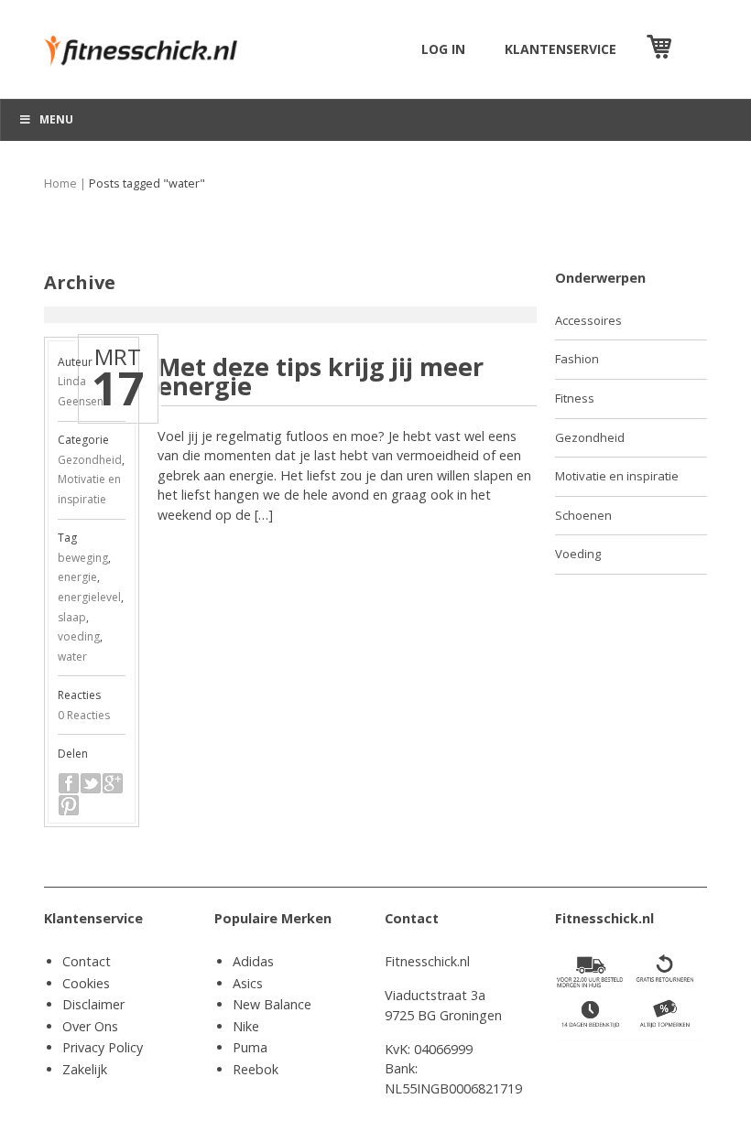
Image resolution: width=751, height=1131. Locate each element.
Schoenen (583, 515)
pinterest (69, 805)
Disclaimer (93, 1004)
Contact (86, 961)
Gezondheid (90, 460)
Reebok (255, 1069)
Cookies (86, 983)
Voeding (578, 553)
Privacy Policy (102, 1047)
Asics (248, 983)
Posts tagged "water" (147, 183)
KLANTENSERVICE (560, 49)
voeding (79, 636)
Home (60, 183)
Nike (246, 1026)
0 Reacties (84, 715)
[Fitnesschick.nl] (148, 42)
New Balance (272, 1004)
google (113, 783)
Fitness (574, 398)
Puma (250, 1047)
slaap (72, 617)
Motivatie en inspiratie (617, 476)
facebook (69, 783)
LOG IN (443, 49)
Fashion (577, 358)
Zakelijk (84, 1069)
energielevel (89, 597)
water (72, 656)
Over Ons (90, 1026)
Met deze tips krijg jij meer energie (321, 377)
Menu (56, 119)
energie (77, 577)
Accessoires (588, 320)
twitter (91, 783)
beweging (83, 558)
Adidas (253, 961)
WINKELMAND (691, 49)
